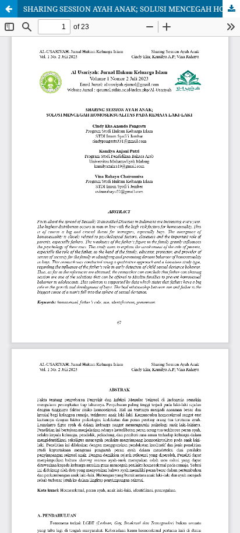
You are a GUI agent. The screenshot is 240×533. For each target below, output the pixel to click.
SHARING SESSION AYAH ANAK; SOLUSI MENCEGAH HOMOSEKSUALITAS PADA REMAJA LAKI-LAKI (131, 8)
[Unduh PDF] (231, 8)
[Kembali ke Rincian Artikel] (8, 8)
